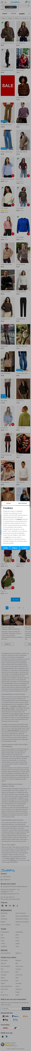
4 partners (19, 519)
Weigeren (14, 548)
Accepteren (25, 548)
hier (7, 537)
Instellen (5, 548)
